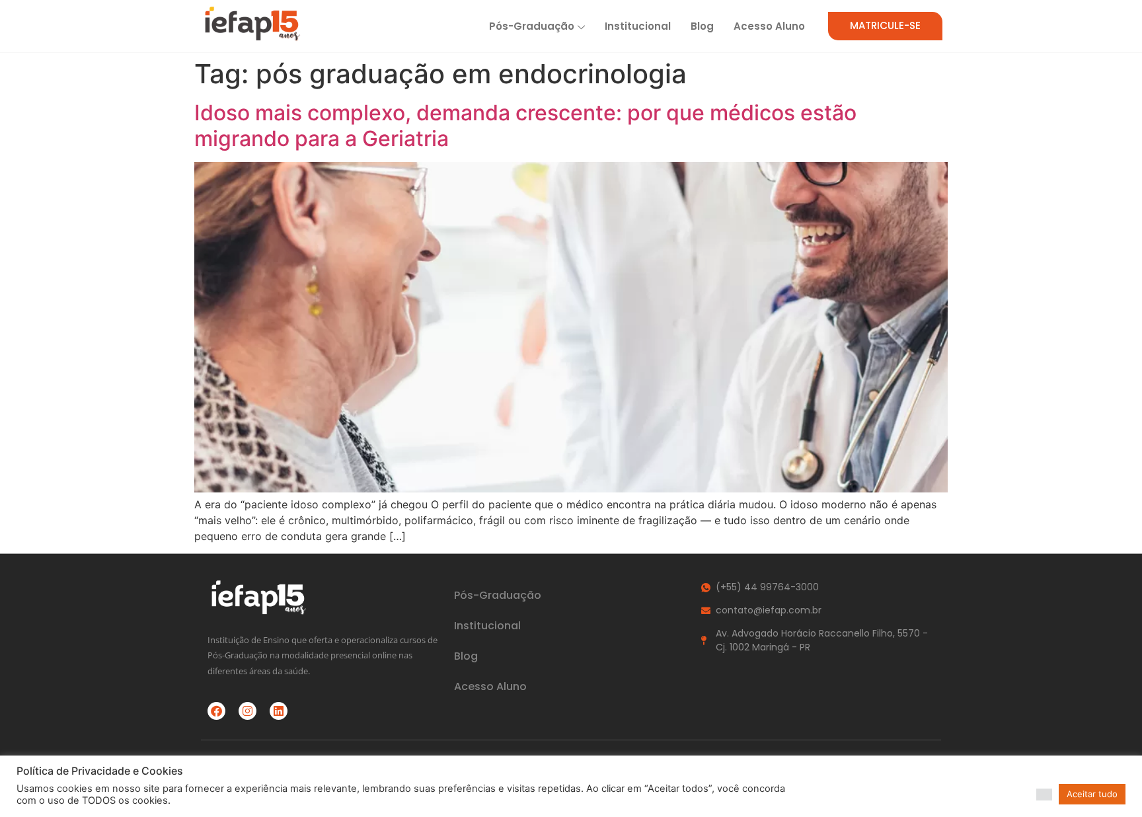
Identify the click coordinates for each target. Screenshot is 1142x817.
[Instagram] (247, 711)
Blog (702, 26)
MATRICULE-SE (885, 25)
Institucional (638, 26)
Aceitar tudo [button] (1092, 794)
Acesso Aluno (769, 26)
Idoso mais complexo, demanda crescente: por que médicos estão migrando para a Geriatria (525, 125)
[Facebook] (216, 711)
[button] (1044, 794)
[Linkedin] (278, 711)
